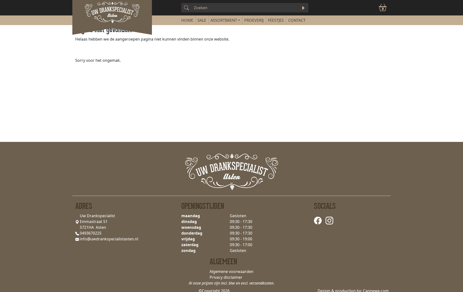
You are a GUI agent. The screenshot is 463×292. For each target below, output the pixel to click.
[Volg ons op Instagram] (329, 220)
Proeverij (254, 20)
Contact (297, 20)
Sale (201, 20)
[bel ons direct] (77, 233)
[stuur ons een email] (77, 239)
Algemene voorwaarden (231, 271)
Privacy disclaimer (226, 277)
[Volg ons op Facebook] (318, 220)
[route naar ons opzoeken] (77, 221)
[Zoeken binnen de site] (303, 7)
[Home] (187, 20)
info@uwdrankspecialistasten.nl (109, 239)
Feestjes (276, 20)
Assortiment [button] (224, 20)
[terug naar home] (112, 11)
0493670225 (91, 233)
